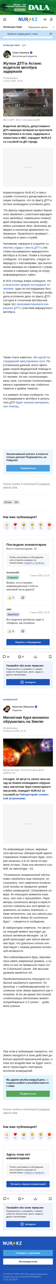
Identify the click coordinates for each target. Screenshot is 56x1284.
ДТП (24, 45)
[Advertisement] (28, 167)
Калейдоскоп (10, 700)
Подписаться (28, 468)
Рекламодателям (28, 1261)
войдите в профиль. (34, 563)
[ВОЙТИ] (51, 19)
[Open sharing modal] (35, 656)
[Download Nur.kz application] (28, 7)
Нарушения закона (38, 27)
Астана (8, 502)
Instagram (30, 682)
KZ (45, 19)
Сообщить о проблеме (28, 1253)
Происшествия (12, 27)
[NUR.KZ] (28, 19)
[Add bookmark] (50, 656)
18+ (16, 502)
